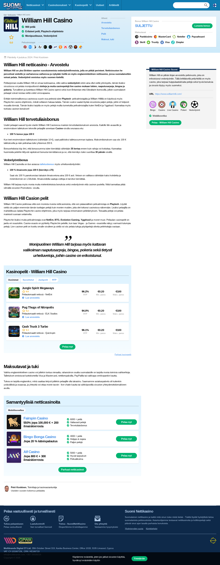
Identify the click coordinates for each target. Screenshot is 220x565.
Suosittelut (28, 280)
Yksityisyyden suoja (134, 528)
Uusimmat (13, 280)
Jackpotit (43, 280)
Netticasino (12, 15)
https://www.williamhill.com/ (168, 94)
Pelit (103, 34)
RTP (54, 280)
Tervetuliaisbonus (110, 28)
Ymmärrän (139, 558)
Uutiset (100, 5)
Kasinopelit (81, 5)
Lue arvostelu (32, 297)
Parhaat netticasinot (72, 469)
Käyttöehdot (151, 528)
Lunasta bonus (202, 26)
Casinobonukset (57, 5)
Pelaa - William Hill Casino (165, 122)
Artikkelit (114, 5)
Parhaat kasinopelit (123, 354)
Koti (5, 15)
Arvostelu (106, 22)
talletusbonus (47, 164)
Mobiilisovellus (160, 115)
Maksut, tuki (107, 39)
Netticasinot (33, 5)
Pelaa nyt (67, 346)
